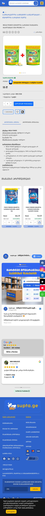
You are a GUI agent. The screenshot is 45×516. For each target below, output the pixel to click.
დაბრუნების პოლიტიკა (11, 434)
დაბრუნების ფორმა (10, 440)
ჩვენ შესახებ (30, 422)
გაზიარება (9, 112)
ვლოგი (28, 446)
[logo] (3, 3)
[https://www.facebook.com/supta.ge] (42, 262)
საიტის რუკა (7, 453)
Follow (38, 256)
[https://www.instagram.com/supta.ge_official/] (42, 269)
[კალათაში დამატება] (18, 222)
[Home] (22, 406)
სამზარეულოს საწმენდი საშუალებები (21, 15)
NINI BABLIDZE (15, 361)
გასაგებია (11, 512)
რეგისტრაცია (8, 423)
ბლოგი (28, 442)
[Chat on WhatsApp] (42, 294)
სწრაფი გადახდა (32, 437)
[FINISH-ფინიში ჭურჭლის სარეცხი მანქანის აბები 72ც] (12, 196)
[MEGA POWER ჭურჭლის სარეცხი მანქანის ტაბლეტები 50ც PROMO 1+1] (22, 55)
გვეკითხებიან (31, 427)
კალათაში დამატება (23, 104)
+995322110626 (7, 465)
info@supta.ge (8, 469)
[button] (36, 51)
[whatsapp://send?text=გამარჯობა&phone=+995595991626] (18, 458)
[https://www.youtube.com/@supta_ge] (42, 287)
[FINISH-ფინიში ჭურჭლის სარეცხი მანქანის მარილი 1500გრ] (33, 196)
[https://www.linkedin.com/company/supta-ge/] (42, 275)
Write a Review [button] (11, 352)
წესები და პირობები (10, 429)
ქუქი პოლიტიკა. (27, 508)
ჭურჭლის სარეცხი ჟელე (14, 17)
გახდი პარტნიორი (33, 432)
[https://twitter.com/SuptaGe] (42, 281)
